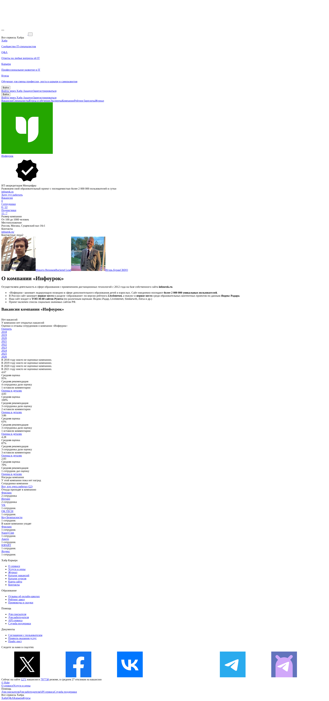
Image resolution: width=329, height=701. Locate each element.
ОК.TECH (7, 511)
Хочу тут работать (12, 194)
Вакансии (7, 100)
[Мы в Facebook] (78, 676)
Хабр (4, 698)
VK (3, 505)
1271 (23, 679)
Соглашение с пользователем (25, 635)
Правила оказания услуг (22, 638)
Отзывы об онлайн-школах (24, 596)
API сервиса (15, 620)
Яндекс (5, 551)
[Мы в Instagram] (181, 676)
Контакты (14, 584)
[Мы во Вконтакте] (130, 676)
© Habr (5, 682)
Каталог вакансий (18, 575)
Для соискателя (17, 614)
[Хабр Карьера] (14, 34)
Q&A (10, 698)
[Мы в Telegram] (232, 676)
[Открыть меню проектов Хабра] (2, 30)
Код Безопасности (11, 517)
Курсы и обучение (39, 100)
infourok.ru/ (7, 231)
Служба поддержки (19, 623)
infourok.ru (7, 191)
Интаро (5, 498)
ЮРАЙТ (6, 545)
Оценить (6, 328)
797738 (45, 679)
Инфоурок (7, 156)
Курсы (27, 698)
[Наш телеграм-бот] (284, 676)
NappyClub (7, 532)
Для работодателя (18, 617)
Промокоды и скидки (20, 602)
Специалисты (21, 100)
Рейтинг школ (16, 599)
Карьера (18, 698)
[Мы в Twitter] (27, 676)
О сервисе (14, 566)
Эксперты (56, 100)
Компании (68, 100)
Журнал (99, 100)
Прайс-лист (15, 641)
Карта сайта (15, 581)
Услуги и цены (17, 569)
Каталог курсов (17, 578)
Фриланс (6, 492)
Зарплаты (89, 100)
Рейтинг (79, 100)
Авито (5, 539)
